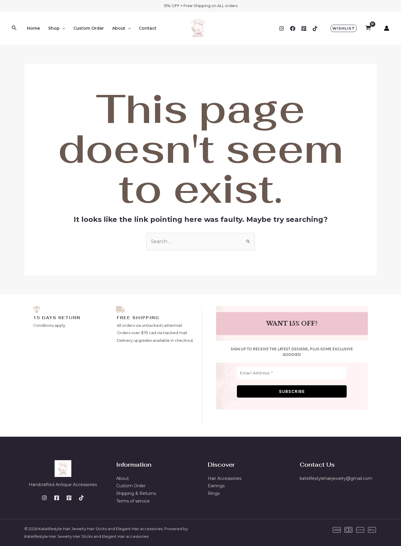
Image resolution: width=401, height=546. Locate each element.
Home (33, 28)
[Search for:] (200, 241)
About (118, 28)
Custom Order (88, 28)
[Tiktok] (315, 28)
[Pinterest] (303, 28)
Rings (214, 493)
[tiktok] (81, 497)
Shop (54, 28)
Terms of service (133, 501)
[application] (62, 28)
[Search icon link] (14, 28)
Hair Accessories (224, 478)
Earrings (216, 485)
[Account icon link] (386, 28)
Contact (147, 28)
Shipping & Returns (136, 493)
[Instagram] (281, 28)
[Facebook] (292, 28)
